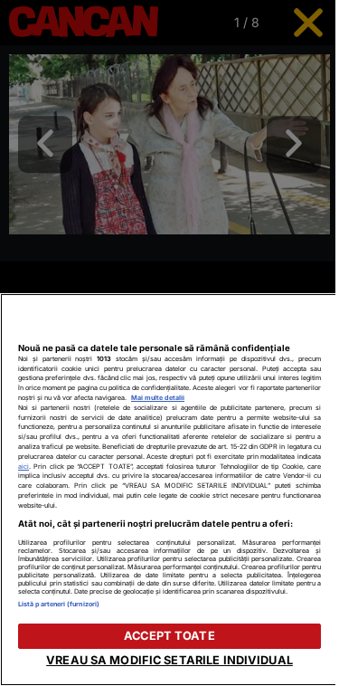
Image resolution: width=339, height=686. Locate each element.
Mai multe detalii (157, 398)
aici (23, 466)
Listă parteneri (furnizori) (58, 604)
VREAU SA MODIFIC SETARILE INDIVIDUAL (169, 660)
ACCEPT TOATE (169, 636)
